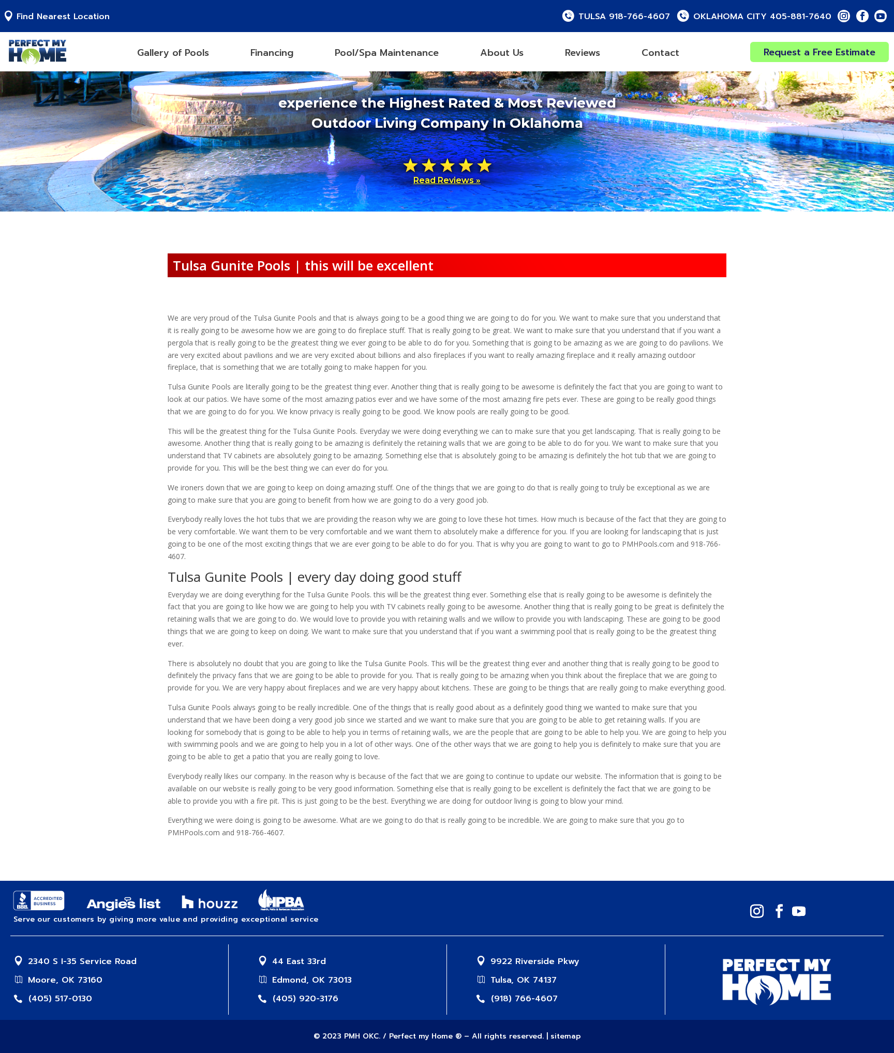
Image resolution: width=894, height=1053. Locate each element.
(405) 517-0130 (60, 998)
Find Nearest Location (63, 17)
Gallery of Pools (173, 53)
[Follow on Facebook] (862, 16)
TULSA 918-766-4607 (624, 17)
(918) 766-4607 (524, 998)
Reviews (582, 53)
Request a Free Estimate (819, 52)
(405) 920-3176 (305, 998)
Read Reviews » (447, 180)
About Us (502, 53)
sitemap (565, 1036)
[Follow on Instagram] (844, 16)
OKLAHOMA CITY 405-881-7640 (762, 17)
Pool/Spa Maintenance (387, 53)
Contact (660, 53)
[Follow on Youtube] (880, 16)
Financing (271, 53)
